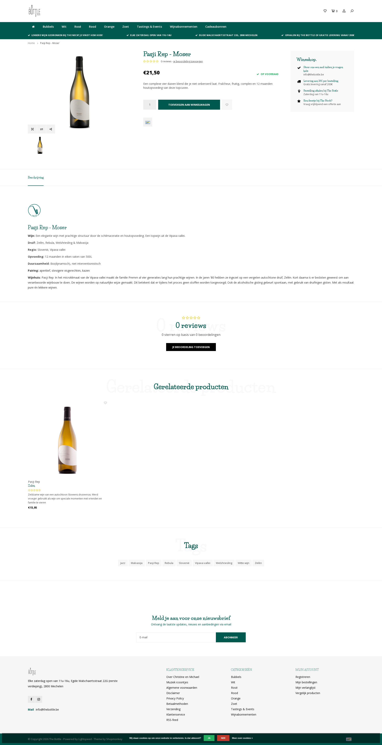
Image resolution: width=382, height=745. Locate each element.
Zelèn (31, 486)
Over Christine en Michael (182, 677)
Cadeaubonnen (215, 26)
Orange (109, 26)
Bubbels (48, 26)
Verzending (173, 709)
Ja (209, 738)
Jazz (122, 563)
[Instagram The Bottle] (38, 699)
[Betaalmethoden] (147, 122)
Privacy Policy (175, 698)
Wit (64, 26)
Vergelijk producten (307, 693)
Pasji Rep (153, 563)
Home (31, 43)
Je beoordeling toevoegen (191, 347)
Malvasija (136, 563)
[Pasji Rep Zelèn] (67, 440)
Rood (92, 26)
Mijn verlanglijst (305, 687)
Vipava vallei (202, 563)
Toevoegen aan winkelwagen (189, 104)
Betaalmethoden (177, 704)
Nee (223, 738)
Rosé (77, 26)
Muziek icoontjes (177, 682)
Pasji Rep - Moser (49, 43)
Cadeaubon (112, 11)
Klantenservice (175, 714)
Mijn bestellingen (306, 682)
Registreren (302, 677)
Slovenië (184, 563)
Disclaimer (173, 693)
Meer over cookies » (242, 738)
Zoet (125, 26)
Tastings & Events (149, 26)
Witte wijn (243, 563)
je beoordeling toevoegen (188, 61)
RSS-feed (172, 720)
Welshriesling (224, 563)
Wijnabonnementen (183, 26)
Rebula (169, 563)
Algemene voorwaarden (181, 687)
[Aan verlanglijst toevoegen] (227, 105)
